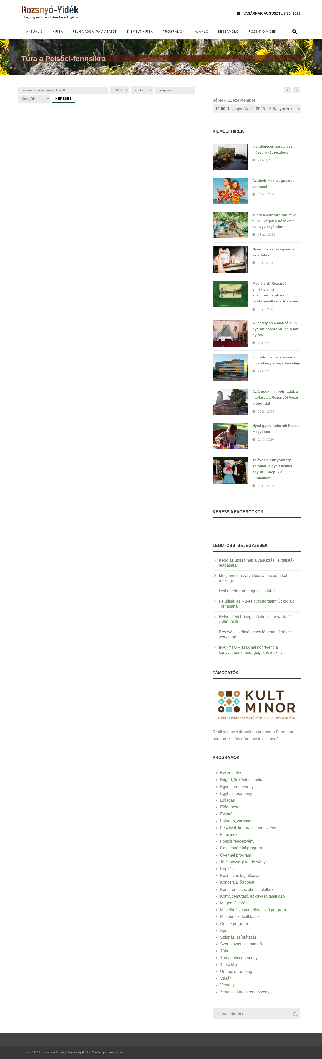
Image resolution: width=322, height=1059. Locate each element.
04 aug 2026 (266, 194)
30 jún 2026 (266, 309)
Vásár (225, 978)
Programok (174, 31)
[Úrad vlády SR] (257, 704)
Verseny (227, 985)
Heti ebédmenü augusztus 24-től (248, 591)
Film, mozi (229, 834)
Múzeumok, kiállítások (240, 916)
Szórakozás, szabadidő (241, 944)
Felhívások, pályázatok (94, 31)
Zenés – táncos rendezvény (244, 992)
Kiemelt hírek (140, 31)
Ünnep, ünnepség (236, 971)
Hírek (57, 31)
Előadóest (229, 807)
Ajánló (201, 31)
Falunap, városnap (237, 821)
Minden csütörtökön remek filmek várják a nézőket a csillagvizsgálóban (275, 221)
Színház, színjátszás (238, 937)
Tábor (225, 951)
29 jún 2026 (266, 343)
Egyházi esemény (236, 793)
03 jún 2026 (266, 486)
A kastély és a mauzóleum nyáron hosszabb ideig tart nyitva (275, 329)
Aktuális (34, 31)
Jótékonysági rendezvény (243, 862)
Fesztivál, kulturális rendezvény (248, 828)
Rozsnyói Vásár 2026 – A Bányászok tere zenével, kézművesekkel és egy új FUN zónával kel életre (258, 109)
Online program (234, 923)
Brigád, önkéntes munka (241, 780)
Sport (225, 930)
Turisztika (228, 965)
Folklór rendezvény (237, 841)
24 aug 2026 (266, 160)
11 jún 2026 (266, 439)
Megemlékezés (233, 903)
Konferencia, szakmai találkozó (248, 889)
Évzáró (226, 814)
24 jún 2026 (266, 371)
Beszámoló (228, 31)
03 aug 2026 (266, 234)
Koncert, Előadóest (237, 882)
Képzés (227, 869)
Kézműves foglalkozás (240, 875)
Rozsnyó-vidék (262, 31)
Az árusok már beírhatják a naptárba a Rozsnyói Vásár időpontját (275, 397)
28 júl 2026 (265, 263)
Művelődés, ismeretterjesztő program (253, 910)
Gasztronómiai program (241, 848)
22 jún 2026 (266, 411)
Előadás (227, 800)
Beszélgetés (231, 773)
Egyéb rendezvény (237, 786)
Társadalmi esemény (239, 957)
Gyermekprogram (235, 855)
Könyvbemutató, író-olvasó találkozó (252, 896)
